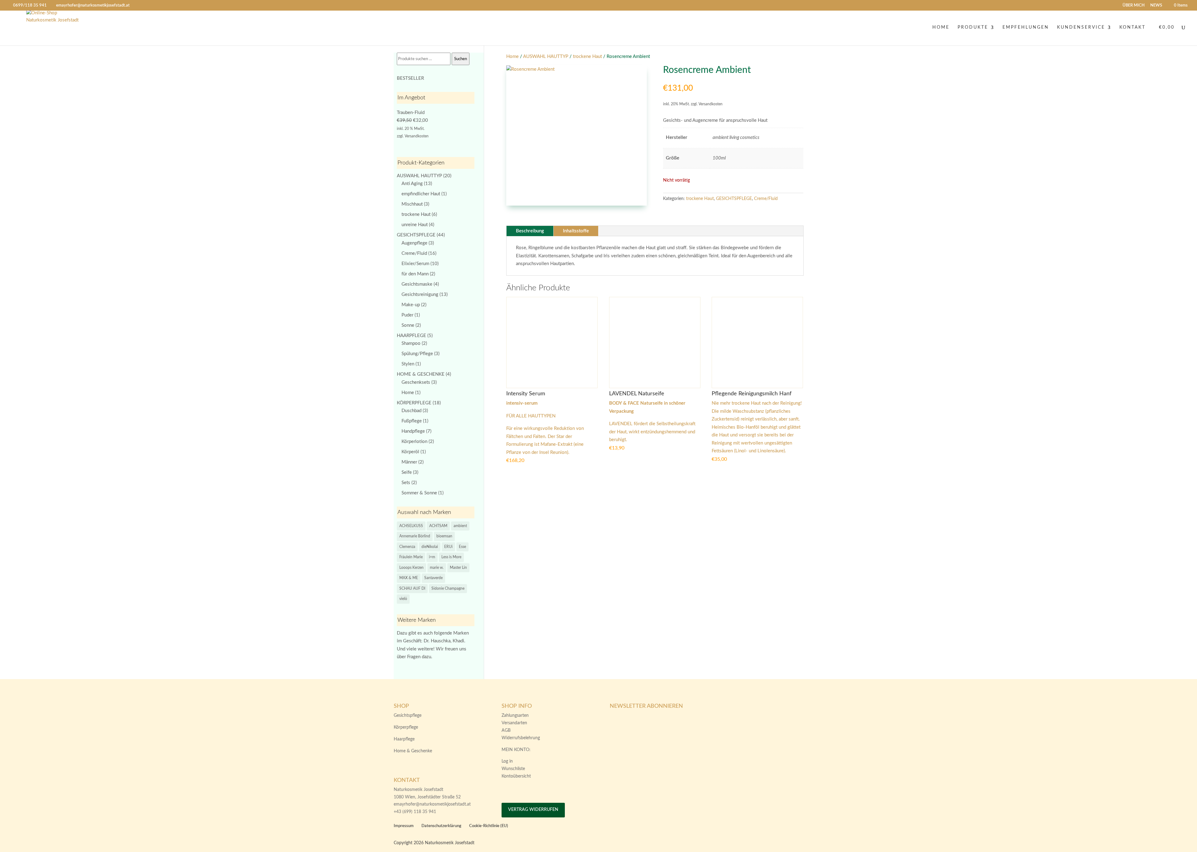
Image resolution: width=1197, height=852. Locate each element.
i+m (432, 557)
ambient (460, 526)
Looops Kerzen (411, 567)
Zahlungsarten (515, 715)
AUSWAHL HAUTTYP (545, 56)
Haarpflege (404, 739)
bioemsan (444, 536)
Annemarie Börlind (414, 536)
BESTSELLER (410, 78)
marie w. (437, 567)
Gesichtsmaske (416, 284)
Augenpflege (414, 243)
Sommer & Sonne (419, 493)
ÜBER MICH (1133, 5)
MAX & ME (408, 578)
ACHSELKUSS (411, 526)
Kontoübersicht (516, 776)
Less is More (451, 557)
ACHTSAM (438, 526)
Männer (409, 462)
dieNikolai (429, 547)
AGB (506, 730)
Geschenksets (415, 382)
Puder (407, 315)
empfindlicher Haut (420, 194)
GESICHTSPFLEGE (734, 199)
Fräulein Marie (411, 557)
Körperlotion (414, 441)
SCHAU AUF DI (412, 588)
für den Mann (415, 274)
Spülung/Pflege (417, 353)
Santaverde (433, 578)
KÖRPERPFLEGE (414, 403)
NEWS (1156, 5)
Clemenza (407, 547)
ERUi (448, 547)
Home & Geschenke (413, 751)
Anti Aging (412, 183)
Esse (462, 547)
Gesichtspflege (407, 715)
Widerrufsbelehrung (521, 738)
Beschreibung (530, 231)
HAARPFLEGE (411, 335)
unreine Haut (414, 224)
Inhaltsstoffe (576, 231)
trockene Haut (587, 56)
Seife (406, 472)
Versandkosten (417, 136)
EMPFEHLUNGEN (1025, 27)
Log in (507, 761)
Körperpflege (406, 727)
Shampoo (411, 343)
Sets (405, 482)
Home (512, 56)
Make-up (410, 304)
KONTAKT (1132, 27)
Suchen (460, 59)
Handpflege (413, 431)
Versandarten (514, 723)
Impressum (404, 826)
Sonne (407, 325)
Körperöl (410, 452)
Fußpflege (411, 421)
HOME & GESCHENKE (421, 374)
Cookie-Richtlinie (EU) (488, 826)
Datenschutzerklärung (441, 826)
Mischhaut (412, 204)
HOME (940, 27)
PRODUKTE (973, 27)
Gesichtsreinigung (419, 294)
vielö (403, 599)
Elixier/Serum (415, 263)
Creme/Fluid (766, 199)
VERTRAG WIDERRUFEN (533, 809)
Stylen (407, 364)
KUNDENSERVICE (1081, 27)
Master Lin (458, 567)
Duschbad (411, 410)
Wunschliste (513, 769)
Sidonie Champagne (447, 588)
